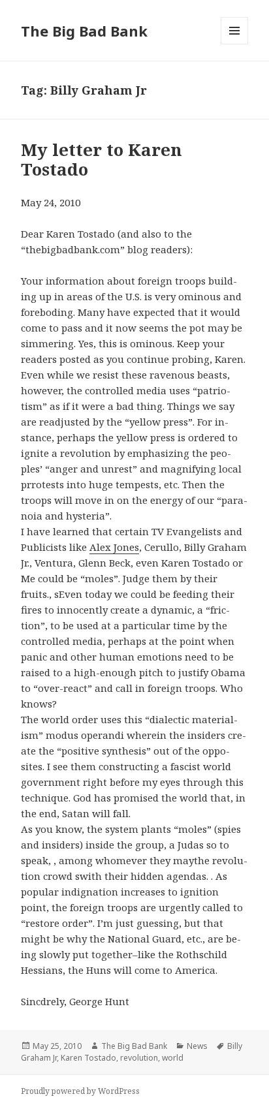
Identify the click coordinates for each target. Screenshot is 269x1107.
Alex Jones (114, 547)
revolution (139, 1057)
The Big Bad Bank (84, 30)
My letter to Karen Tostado (101, 159)
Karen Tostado (88, 1057)
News (197, 1046)
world (172, 1057)
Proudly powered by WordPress (80, 1091)
